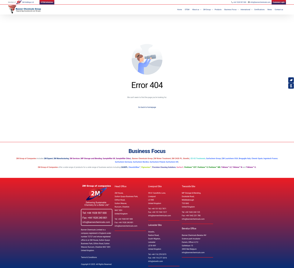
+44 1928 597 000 (239, 2)
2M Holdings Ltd (28, 2)
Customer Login (279, 2)
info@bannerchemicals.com (260, 2)
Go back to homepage (147, 107)
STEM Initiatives (47, 2)
